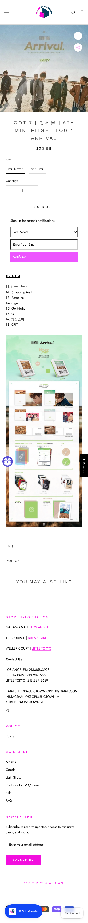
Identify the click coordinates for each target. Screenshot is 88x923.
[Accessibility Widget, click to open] (7, 461)
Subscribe (23, 859)
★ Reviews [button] (84, 465)
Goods (10, 769)
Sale (8, 792)
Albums (11, 762)
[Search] (73, 12)
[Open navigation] (6, 12)
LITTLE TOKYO (41, 648)
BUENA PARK (37, 637)
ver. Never (15, 168)
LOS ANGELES (41, 627)
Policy (13, 561)
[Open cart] (82, 12)
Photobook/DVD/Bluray (22, 785)
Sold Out (43, 207)
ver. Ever (37, 168)
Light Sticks (13, 777)
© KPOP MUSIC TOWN (44, 883)
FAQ (10, 546)
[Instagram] (7, 710)
